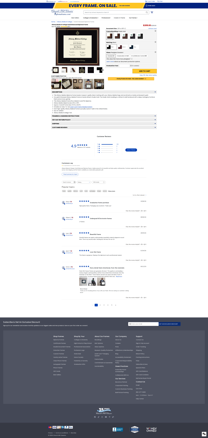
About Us (118, 340)
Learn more (110, 61)
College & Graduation (90, 18)
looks (86, 191)
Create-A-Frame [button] (119, 18)
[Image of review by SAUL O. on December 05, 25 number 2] (92, 282)
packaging (92, 191)
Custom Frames (58, 354)
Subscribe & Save (141, 364)
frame (63, 191)
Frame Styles (99, 359)
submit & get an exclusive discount (165, 324)
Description (57, 92)
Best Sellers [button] (75, 18)
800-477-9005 (141, 392)
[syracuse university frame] (56, 84)
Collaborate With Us (122, 375)
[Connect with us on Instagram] (102, 417)
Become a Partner (121, 382)
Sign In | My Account (142, 343)
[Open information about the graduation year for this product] (131, 65)
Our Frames (133, 18)
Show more (111, 191)
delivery (76, 191)
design (99, 191)
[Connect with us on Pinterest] (109, 417)
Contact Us (139, 340)
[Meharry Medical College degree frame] (78, 84)
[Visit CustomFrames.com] (75, 1)
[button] (159, 1)
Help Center (140, 399)
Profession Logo (79, 350)
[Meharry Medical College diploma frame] (67, 84)
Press (117, 347)
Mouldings (98, 340)
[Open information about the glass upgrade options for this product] (155, 52)
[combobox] (84, 182)
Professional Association (82, 347)
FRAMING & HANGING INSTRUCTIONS (65, 116)
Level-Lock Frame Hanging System (81, 107)
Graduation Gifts (79, 364)
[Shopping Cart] (152, 13)
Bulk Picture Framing (122, 392)
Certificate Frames (59, 343)
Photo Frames (57, 368)
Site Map (73, 433)
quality (69, 191)
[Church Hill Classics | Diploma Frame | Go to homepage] (62, 12)
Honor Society (78, 357)
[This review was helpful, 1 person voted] (141, 297)
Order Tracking (141, 347)
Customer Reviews (59, 127)
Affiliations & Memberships (124, 350)
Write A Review (131, 150)
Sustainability (99, 366)
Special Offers (140, 368)
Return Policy (140, 354)
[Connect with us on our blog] (113, 417)
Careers (118, 343)
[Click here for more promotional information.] (145, 78)
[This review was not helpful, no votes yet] (144, 211)
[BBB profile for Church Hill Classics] (118, 429)
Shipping (55, 124)
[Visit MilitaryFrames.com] (63, 1)
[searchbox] (67, 182)
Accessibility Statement (123, 357)
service (105, 191)
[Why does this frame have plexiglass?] (131, 59)
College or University (81, 340)
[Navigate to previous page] (92, 305)
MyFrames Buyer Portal (143, 378)
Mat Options (99, 343)
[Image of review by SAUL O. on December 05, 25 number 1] (83, 282)
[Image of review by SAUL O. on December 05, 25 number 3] (101, 282)
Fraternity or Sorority (81, 361)
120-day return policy (61, 120)
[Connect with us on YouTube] (106, 417)
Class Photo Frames (60, 361)
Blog (116, 354)
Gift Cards (56, 371)
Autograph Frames (59, 364)
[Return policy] (135, 429)
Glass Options (99, 347)
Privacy (50, 433)
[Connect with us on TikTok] (98, 417)
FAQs (137, 361)
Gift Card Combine (142, 375)
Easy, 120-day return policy (148, 75)
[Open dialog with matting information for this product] (155, 42)
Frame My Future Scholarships (120, 371)
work (81, 191)
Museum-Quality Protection (104, 350)
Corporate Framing (121, 385)
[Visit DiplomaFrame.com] (51, 1)
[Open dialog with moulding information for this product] (155, 31)
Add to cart (144, 71)
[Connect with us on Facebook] (95, 417)
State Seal (77, 354)
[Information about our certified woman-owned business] (151, 429)
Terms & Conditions (61, 433)
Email (137, 385)
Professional (106, 18)
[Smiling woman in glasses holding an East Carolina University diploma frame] (99, 84)
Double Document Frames (61, 347)
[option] (110, 36)
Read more (119, 276)
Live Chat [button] (139, 389)
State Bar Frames (59, 350)
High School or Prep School (83, 343)
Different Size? (153, 28)
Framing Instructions (143, 357)
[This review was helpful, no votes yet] (141, 211)
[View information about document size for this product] (125, 28)
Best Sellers (57, 375)
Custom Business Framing (123, 389)
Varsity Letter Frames (60, 357)
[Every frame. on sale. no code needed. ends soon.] (104, 5)
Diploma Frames (58, 340)
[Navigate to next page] (115, 305)
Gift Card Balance (142, 371)
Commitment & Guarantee (103, 363)
